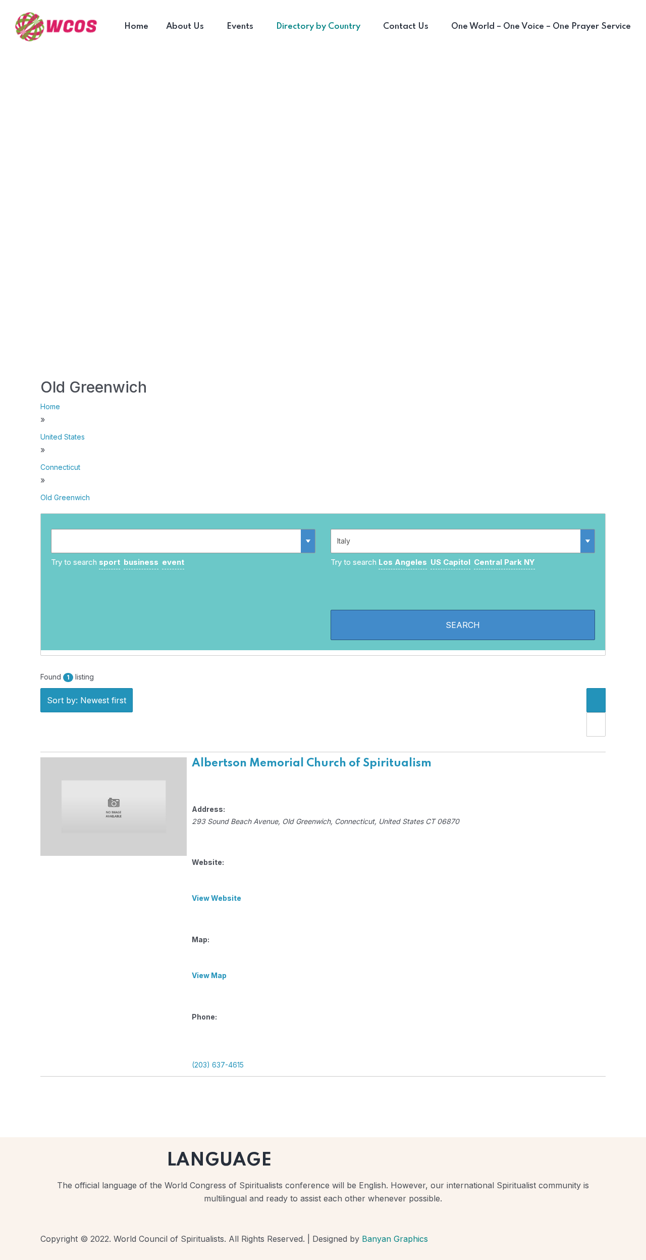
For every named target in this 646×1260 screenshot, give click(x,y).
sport (109, 562)
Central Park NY (504, 562)
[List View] (596, 700)
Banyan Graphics (395, 1239)
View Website (216, 898)
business (141, 562)
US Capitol (450, 562)
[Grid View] (596, 724)
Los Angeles (403, 562)
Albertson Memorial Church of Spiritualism (312, 763)
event (173, 562)
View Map (209, 975)
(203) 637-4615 (218, 1064)
